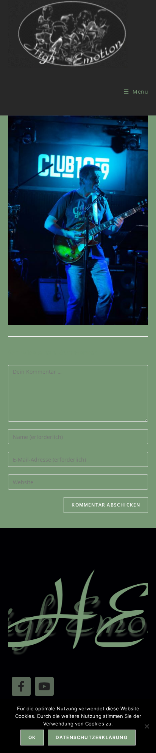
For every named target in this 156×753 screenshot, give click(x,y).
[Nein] (146, 726)
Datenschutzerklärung (92, 737)
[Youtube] (44, 686)
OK (32, 737)
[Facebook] (21, 686)
